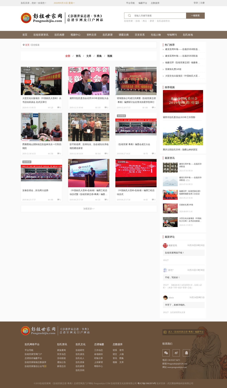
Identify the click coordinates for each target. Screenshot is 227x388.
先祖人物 (156, 34)
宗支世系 (140, 34)
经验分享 (98, 358)
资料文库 (92, 34)
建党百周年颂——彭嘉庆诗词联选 (181, 56)
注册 (202, 3)
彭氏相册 (59, 34)
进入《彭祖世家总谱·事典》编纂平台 (186, 332)
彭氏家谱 (108, 34)
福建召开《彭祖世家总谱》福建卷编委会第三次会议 (183, 62)
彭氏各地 (188, 34)
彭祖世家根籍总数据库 (35, 362)
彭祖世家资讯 (41, 34)
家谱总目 (61, 366)
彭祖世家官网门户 (33, 354)
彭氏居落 (80, 362)
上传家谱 (98, 362)
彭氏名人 (80, 358)
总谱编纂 (99, 344)
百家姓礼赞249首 (173, 69)
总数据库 (155, 3)
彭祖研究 (80, 350)
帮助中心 (98, 366)
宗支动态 (61, 354)
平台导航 (130, 3)
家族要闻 (61, 350)
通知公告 (61, 362)
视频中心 (75, 34)
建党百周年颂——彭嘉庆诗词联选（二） (183, 49)
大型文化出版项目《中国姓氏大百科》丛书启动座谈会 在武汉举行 (183, 76)
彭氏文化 (81, 344)
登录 (196, 3)
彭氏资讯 (62, 344)
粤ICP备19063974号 (146, 383)
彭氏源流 (80, 354)
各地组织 (98, 354)
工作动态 (98, 350)
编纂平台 (143, 3)
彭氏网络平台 (32, 344)
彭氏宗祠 (80, 370)
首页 (24, 34)
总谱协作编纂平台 (33, 358)
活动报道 (61, 358)
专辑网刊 (172, 34)
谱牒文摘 (124, 34)
